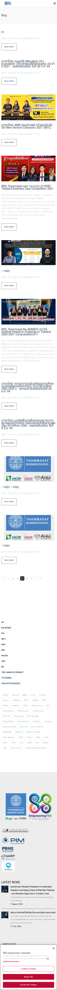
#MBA (35, 700)
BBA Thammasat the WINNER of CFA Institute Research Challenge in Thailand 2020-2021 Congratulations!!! (26, 332)
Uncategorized (10, 683)
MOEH (4, 655)
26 (27, 578)
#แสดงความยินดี (33, 732)
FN (2, 633)
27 (31, 578)
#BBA (25, 695)
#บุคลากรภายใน (9, 727)
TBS (4, 748)
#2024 (5, 695)
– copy (5, 270)
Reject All (28, 977)
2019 (29, 737)
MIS (3, 644)
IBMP (30, 742)
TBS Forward (15, 748)
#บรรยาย (48, 721)
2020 (38, 737)
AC (2, 622)
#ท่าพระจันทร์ (23, 721)
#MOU (5, 705)
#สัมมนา (18, 732)
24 (17, 578)
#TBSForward (23, 711)
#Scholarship (8, 711)
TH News (6, 678)
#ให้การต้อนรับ (9, 737)
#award (15, 695)
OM (3, 661)
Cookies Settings (28, 969)
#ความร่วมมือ (33, 716)
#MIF (44, 700)
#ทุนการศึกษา (8, 721)
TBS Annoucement (12, 672)
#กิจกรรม (7, 716)
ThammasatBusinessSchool (36, 748)
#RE (47, 705)
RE (2, 667)
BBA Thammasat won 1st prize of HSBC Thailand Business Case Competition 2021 (27, 187)
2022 (5, 742)
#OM (25, 705)
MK (3, 650)
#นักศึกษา (37, 721)
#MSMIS (15, 705)
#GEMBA (16, 700)
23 (13, 578)
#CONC (42, 695)
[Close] (54, 948)
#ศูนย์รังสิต (7, 732)
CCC (22, 742)
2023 (13, 742)
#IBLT (26, 700)
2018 (21, 737)
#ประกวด (23, 727)
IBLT (3, 639)
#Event (6, 700)
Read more (9, 46)
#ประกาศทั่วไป (37, 727)
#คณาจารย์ (19, 716)
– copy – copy (10, 487)
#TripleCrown (38, 711)
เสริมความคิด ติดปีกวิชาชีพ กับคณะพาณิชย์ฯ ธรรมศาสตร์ (32, 912)
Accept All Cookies (28, 985)
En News (6, 628)
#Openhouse (37, 705)
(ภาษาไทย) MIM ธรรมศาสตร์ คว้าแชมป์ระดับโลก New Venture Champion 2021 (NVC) (26, 126)
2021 (46, 737)
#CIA (33, 695)
